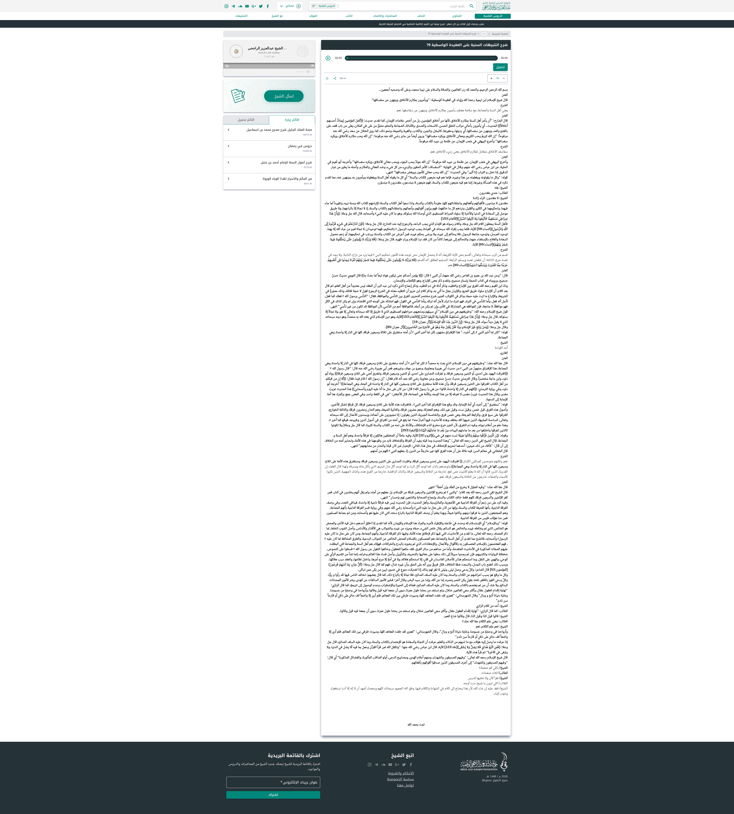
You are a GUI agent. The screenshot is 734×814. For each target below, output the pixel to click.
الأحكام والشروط (401, 773)
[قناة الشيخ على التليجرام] (233, 6)
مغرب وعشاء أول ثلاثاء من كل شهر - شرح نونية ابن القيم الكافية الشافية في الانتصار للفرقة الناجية (431, 24)
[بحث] (471, 6)
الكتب (349, 16)
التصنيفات (241, 16)
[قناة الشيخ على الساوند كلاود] (240, 6)
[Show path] (483, 33)
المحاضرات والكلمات (385, 16)
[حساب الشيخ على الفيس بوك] (268, 6)
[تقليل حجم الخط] (504, 78)
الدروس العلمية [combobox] (327, 6)
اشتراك (273, 795)
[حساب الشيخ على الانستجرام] (226, 6)
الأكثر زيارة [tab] (292, 120)
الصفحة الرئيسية (500, 34)
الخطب (421, 16)
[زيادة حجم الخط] (491, 78)
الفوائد (313, 16)
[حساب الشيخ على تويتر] (261, 6)
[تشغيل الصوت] (328, 58)
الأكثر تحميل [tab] (246, 120)
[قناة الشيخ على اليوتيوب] (247, 6)
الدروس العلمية (492, 16)
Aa (497, 78)
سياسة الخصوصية (400, 779)
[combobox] (403, 6)
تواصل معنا (405, 785)
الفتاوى (457, 16)
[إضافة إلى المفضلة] (327, 78)
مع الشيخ (277, 16)
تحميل (500, 67)
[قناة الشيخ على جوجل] (254, 6)
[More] (335, 78)
